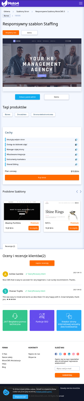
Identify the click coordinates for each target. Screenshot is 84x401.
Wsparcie (32, 357)
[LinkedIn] (69, 354)
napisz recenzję (42, 263)
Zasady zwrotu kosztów (70, 388)
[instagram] (73, 354)
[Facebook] (56, 354)
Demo (29, 33)
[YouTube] (65, 354)
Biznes (6, 16)
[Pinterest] (78, 354)
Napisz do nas (34, 354)
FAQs (4, 364)
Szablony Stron (23, 11)
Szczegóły (34, 228)
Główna (7, 11)
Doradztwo (21, 114)
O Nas (4, 354)
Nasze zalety (7, 357)
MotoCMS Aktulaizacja (11, 360)
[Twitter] (60, 354)
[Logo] (9, 3)
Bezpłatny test (11, 32)
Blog (4, 367)
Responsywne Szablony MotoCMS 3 (50, 11)
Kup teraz (42, 177)
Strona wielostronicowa (43, 114)
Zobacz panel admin (27, 97)
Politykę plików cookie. (44, 392)
